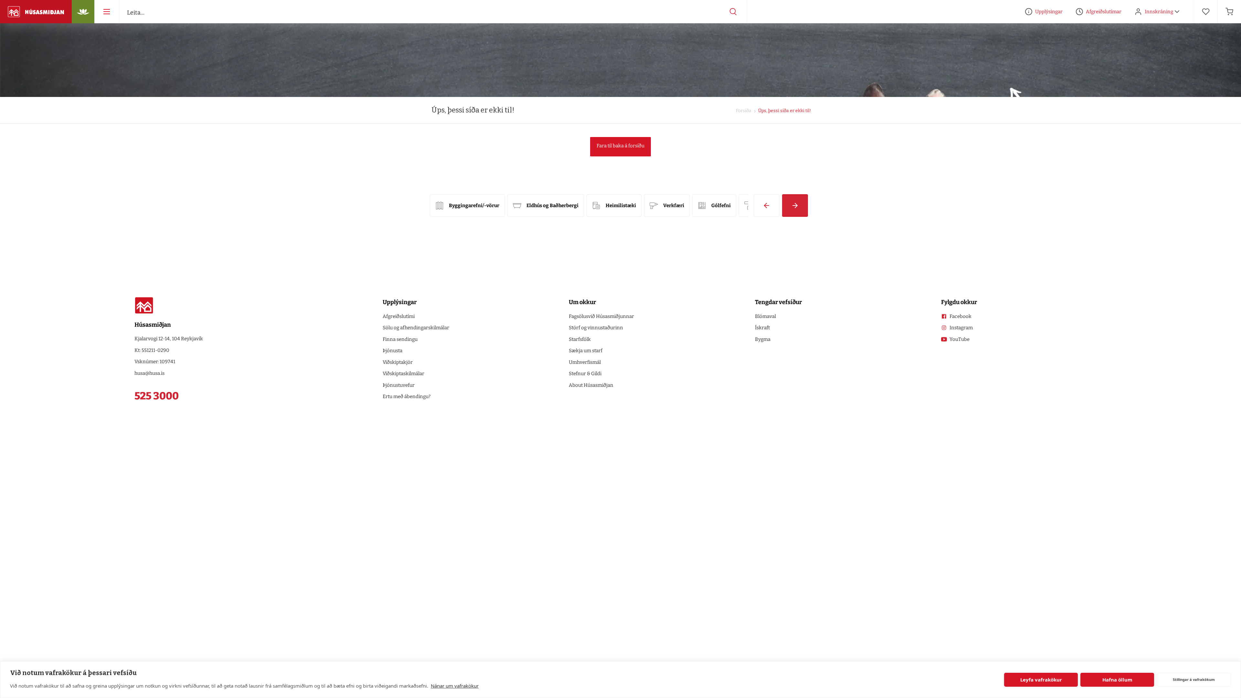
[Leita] (733, 11)
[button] (767, 205)
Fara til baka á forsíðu (620, 146)
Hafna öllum (1117, 679)
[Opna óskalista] (1206, 11)
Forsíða (743, 110)
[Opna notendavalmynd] (1177, 11)
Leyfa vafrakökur (1041, 679)
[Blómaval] (83, 11)
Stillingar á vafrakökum (1194, 679)
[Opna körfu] (1229, 11)
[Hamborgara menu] (106, 11)
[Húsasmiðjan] (36, 11)
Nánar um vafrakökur (455, 685)
